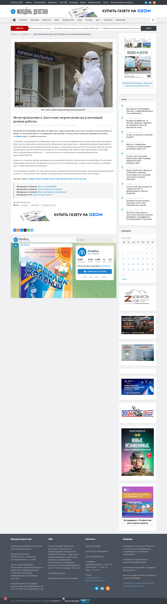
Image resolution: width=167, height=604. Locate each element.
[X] (25, 230)
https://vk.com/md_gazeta (42, 195)
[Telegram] (31, 230)
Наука (56, 20)
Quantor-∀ (56, 601)
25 (128, 270)
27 (138, 270)
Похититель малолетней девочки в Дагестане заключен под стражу (137, 203)
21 (143, 264)
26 (133, 270)
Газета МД (63, 2)
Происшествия (68, 20)
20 (138, 264)
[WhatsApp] (28, 230)
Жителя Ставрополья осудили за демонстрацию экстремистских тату (138, 146)
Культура (89, 20)
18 (128, 264)
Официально (52, 2)
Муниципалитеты (95, 2)
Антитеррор (74, 2)
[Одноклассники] (18, 230)
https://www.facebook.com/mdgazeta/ (52, 192)
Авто (98, 20)
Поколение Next (40, 2)
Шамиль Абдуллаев (31, 125)
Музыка (83, 2)
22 (148, 264)
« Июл (124, 279)
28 (143, 270)
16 (152, 259)
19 (133, 264)
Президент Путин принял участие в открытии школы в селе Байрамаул (139, 111)
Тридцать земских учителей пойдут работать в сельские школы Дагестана (99, 28)
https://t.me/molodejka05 (47, 186)
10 (123, 259)
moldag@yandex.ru (94, 578)
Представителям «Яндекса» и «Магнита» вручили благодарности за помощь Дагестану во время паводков (139, 174)
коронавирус (35, 205)
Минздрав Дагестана (48, 205)
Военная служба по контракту (122, 2)
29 (148, 270)
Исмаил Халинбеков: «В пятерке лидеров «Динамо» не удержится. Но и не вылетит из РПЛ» (139, 124)
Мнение (29, 2)
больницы (25, 205)
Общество (47, 20)
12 (133, 259)
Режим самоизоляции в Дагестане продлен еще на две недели (57, 179)
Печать (103, 125)
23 (152, 264)
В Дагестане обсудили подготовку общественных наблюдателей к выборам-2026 (138, 159)
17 (123, 264)
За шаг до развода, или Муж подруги (139, 136)
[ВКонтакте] (14, 230)
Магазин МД (120, 20)
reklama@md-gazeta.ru (96, 580)
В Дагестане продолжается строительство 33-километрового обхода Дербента (139, 189)
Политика (23, 20)
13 (138, 259)
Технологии (108, 20)
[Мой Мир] (21, 230)
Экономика (35, 20)
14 (143, 259)
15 (148, 259)
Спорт (80, 20)
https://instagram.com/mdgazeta (50, 189)
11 (128, 259)
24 (123, 270)
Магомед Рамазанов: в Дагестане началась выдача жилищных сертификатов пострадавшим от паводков (139, 215)
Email (112, 125)
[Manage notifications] (5, 599)
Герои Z (106, 2)
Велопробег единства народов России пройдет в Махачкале (46, 28)
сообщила (17, 136)
